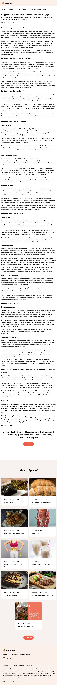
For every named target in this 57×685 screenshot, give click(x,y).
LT (52, 3)
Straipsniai (11, 9)
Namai (3, 9)
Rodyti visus (28, 637)
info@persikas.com (27, 654)
